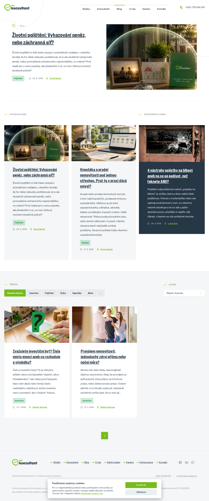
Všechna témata (15, 293)
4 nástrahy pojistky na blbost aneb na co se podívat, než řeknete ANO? (170, 176)
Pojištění (18, 78)
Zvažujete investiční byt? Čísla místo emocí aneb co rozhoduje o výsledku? (36, 357)
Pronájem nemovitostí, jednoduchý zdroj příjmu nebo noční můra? (103, 357)
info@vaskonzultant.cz (187, 476)
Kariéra (146, 9)
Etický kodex (113, 462)
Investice (33, 293)
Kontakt (161, 9)
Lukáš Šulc (173, 223)
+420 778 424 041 (163, 476)
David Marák (55, 78)
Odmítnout (141, 492)
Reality (85, 242)
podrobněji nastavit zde (92, 493)
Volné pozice (146, 462)
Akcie (90, 293)
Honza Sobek (106, 249)
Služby (86, 9)
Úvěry (63, 293)
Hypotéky (77, 293)
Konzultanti (103, 9)
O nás (132, 9)
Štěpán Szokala (40, 407)
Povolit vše (141, 485)
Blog (119, 9)
